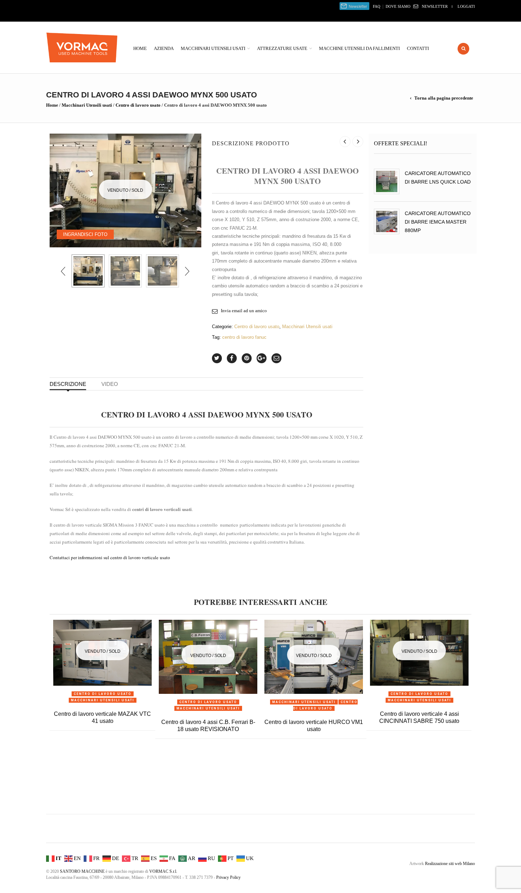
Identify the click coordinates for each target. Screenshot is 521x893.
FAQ (376, 6)
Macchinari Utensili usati (213, 48)
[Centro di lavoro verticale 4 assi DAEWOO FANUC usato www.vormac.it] (162, 270)
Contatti (418, 48)
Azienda (164, 48)
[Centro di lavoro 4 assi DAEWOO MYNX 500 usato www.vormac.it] (88, 270)
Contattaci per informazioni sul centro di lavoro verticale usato (110, 557)
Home (140, 48)
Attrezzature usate (282, 48)
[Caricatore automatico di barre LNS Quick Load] (386, 181)
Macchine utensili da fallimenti (359, 48)
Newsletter (435, 6)
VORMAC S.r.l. (163, 871)
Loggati (466, 6)
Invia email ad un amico (244, 310)
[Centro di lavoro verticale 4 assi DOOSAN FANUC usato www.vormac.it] (125, 270)
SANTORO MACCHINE (82, 871)
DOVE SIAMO (398, 6)
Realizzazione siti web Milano (450, 863)
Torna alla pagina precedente (443, 98)
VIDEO (109, 384)
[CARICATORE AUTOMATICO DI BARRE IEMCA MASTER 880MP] (386, 221)
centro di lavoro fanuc (244, 337)
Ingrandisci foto (85, 234)
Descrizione (68, 384)
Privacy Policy (228, 877)
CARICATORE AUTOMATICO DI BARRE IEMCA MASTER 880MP (438, 221)
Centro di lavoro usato (138, 105)
